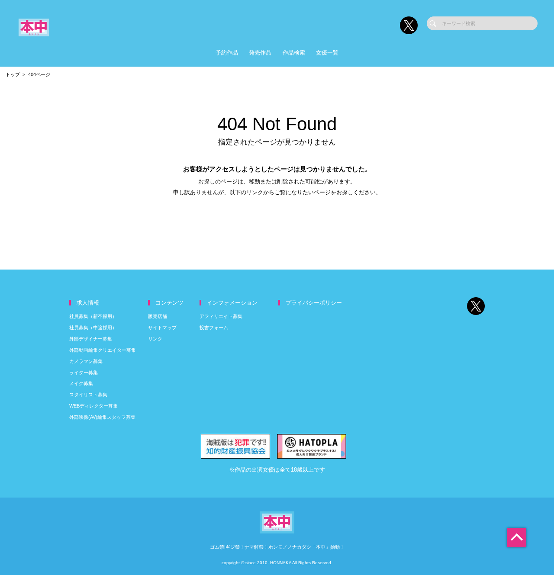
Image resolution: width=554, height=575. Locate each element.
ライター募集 (83, 372)
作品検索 (294, 52)
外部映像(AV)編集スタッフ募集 (102, 417)
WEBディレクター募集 (93, 405)
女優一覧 (327, 52)
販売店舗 (157, 316)
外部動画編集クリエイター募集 (102, 350)
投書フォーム (214, 327)
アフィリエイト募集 (221, 316)
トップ (13, 74)
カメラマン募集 (86, 361)
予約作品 (227, 52)
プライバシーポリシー (314, 302)
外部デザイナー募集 (90, 338)
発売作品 (260, 52)
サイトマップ (162, 327)
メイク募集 (81, 383)
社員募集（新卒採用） (93, 316)
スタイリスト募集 (88, 394)
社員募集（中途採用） (93, 327)
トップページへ (277, 220)
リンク (155, 338)
